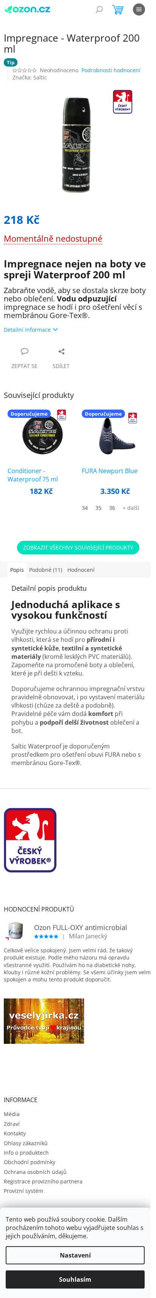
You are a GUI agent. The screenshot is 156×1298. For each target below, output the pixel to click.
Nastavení (75, 1255)
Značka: (29, 77)
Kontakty (15, 1133)
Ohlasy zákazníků (26, 1143)
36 (112, 507)
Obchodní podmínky (29, 1162)
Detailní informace (27, 329)
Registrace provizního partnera (43, 1181)
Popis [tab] (17, 569)
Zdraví (12, 1123)
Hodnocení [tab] (81, 569)
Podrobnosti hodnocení (110, 70)
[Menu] (139, 9)
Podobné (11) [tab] (45, 569)
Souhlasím (75, 1279)
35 (98, 507)
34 (85, 507)
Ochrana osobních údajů (35, 1171)
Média (12, 1114)
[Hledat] (99, 9)
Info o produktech (26, 1152)
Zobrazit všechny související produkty (78, 547)
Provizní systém (23, 1190)
